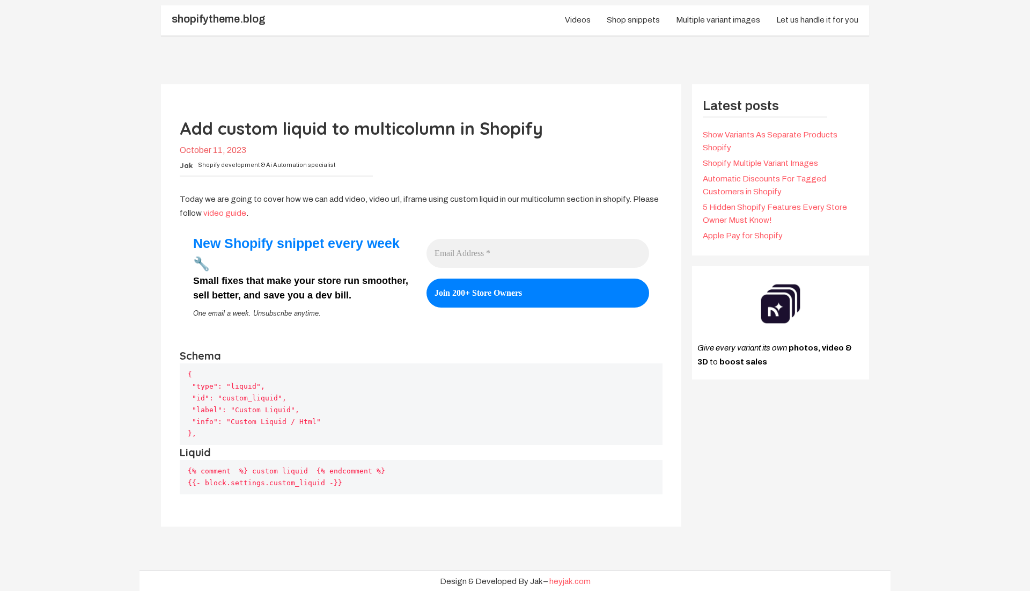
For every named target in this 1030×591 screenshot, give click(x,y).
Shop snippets (633, 20)
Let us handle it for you (817, 20)
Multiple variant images (718, 20)
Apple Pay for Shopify (743, 235)
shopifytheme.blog (219, 18)
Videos (578, 20)
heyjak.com (570, 581)
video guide (224, 213)
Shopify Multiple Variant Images (760, 163)
